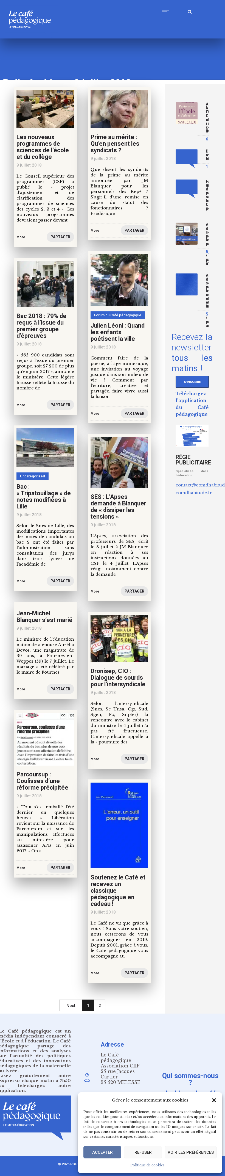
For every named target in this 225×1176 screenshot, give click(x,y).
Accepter (102, 1152)
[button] (214, 1100)
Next (70, 1005)
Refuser (143, 1152)
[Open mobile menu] (167, 11)
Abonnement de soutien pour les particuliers (207, 234)
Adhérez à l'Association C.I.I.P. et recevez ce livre (207, 117)
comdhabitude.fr (194, 492)
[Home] (31, 37)
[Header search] (190, 11)
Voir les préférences (191, 1152)
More (20, 237)
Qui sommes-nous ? (190, 1079)
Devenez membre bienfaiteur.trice (207, 155)
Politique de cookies (147, 1165)
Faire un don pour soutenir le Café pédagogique (207, 195)
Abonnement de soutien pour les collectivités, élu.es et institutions (207, 290)
